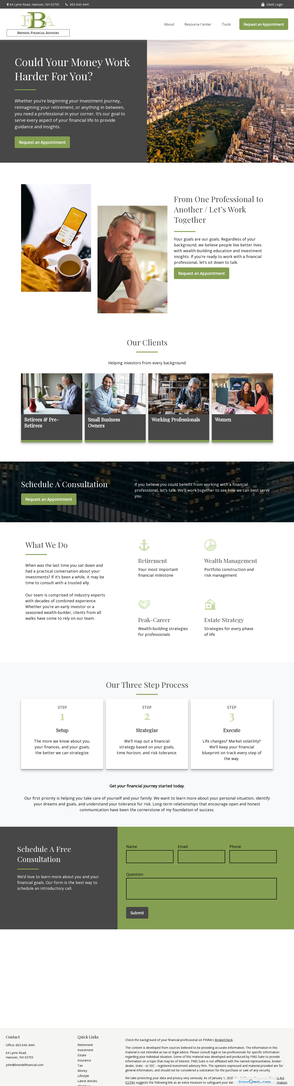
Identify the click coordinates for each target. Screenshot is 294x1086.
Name (131, 846)
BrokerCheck (224, 1040)
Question (134, 874)
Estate (81, 1055)
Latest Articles (87, 1081)
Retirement (85, 1045)
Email (183, 846)
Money (82, 1071)
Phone (235, 846)
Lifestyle (83, 1076)
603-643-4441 (79, 4)
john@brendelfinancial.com (24, 1065)
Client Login (274, 4)
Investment (85, 1050)
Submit (137, 912)
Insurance (84, 1060)
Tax (80, 1065)
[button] (169, 24)
